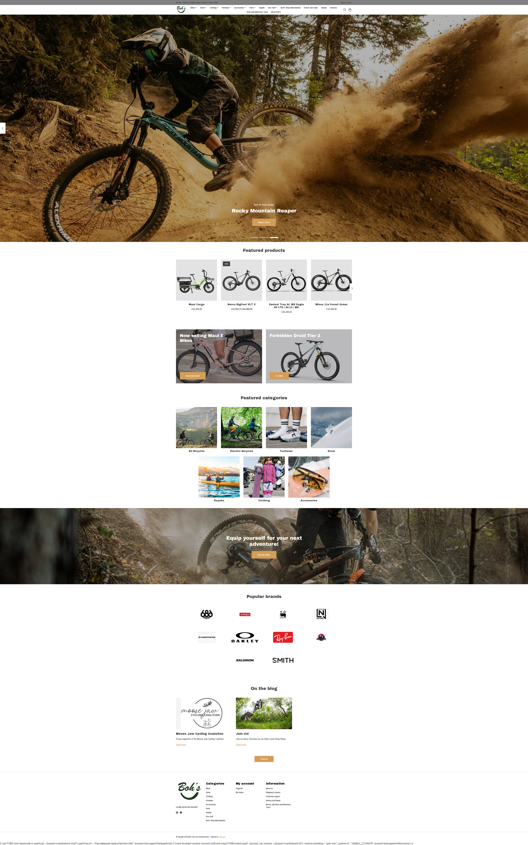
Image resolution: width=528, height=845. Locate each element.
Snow (331, 451)
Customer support (273, 796)
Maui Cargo (196, 304)
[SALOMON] (245, 660)
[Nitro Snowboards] (321, 614)
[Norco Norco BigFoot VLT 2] (241, 280)
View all (264, 758)
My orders (240, 792)
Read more (181, 744)
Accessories (309, 500)
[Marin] (283, 614)
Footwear (286, 451)
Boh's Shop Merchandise (291, 7)
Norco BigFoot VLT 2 (241, 304)
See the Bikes (264, 554)
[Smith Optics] (283, 660)
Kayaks (262, 7)
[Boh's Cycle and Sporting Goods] (181, 9)
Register (239, 788)
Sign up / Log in (346, 2)
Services (333, 7)
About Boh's (276, 11)
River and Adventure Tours (257, 11)
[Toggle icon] (345, 9)
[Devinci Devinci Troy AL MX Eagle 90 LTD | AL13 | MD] (286, 280)
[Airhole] (245, 614)
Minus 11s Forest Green (331, 304)
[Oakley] (245, 637)
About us (269, 788)
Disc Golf (209, 816)
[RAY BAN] (283, 637)
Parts (208, 808)
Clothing (264, 500)
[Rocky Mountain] (321, 637)
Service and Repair (273, 800)
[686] (207, 614)
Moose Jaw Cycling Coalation (199, 733)
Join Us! (242, 733)
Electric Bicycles (241, 451)
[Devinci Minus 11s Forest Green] (331, 280)
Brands (324, 7)
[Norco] (207, 637)
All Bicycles (196, 451)
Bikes (208, 788)
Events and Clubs (311, 7)
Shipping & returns (273, 792)
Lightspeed (222, 837)
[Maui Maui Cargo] (196, 280)
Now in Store (264, 222)
